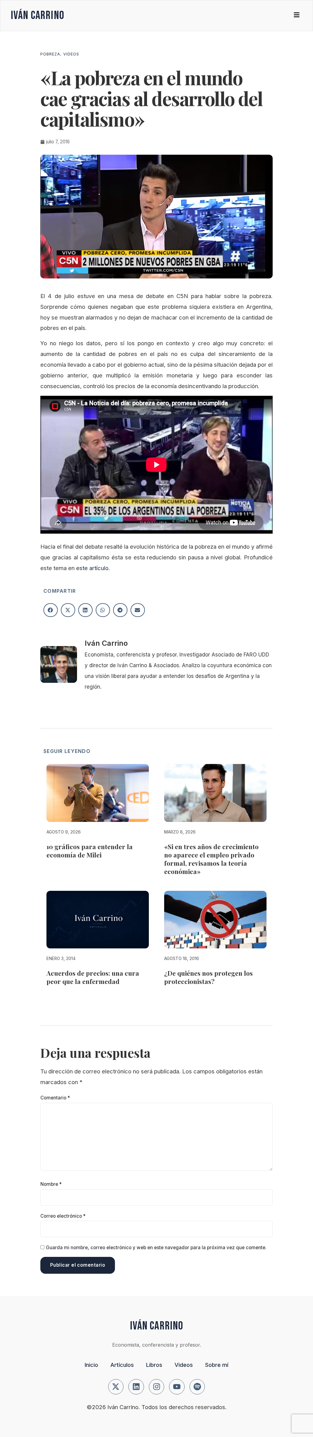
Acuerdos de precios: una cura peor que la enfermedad (92, 977)
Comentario (55, 1097)
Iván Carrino (37, 15)
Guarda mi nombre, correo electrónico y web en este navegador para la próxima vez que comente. (156, 1247)
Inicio (91, 1364)
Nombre (51, 1184)
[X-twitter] (116, 1387)
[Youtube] (177, 1387)
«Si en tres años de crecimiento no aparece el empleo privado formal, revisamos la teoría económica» (211, 858)
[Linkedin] (136, 1387)
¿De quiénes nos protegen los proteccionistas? (208, 977)
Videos (71, 54)
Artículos (122, 1364)
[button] (50, 610)
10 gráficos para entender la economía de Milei (89, 850)
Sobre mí (216, 1364)
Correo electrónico (63, 1216)
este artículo (92, 568)
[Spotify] (197, 1387)
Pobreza (50, 54)
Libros (154, 1364)
